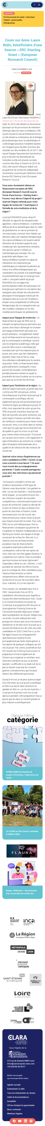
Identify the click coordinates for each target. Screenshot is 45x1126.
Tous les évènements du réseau (21, 1093)
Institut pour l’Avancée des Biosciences (20, 121)
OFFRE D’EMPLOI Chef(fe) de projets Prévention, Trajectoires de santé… (22, 775)
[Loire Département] (22, 995)
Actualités (26, 73)
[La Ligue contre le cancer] (22, 1008)
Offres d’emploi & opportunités (21, 1105)
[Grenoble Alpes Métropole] (36, 980)
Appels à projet (13, 1085)
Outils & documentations (18, 1097)
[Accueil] (17, 1044)
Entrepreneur (9, 23)
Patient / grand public (13, 20)
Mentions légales (14, 1113)
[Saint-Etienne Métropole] (14, 980)
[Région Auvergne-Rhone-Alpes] (22, 936)
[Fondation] (17, 1058)
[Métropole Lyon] (22, 950)
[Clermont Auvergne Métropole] (22, 964)
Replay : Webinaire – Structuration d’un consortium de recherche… (21, 892)
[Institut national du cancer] (22, 921)
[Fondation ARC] (22, 1020)
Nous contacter (14, 1109)
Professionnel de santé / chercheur (19, 17)
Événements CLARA (15, 1089)
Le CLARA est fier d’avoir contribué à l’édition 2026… (22, 832)
